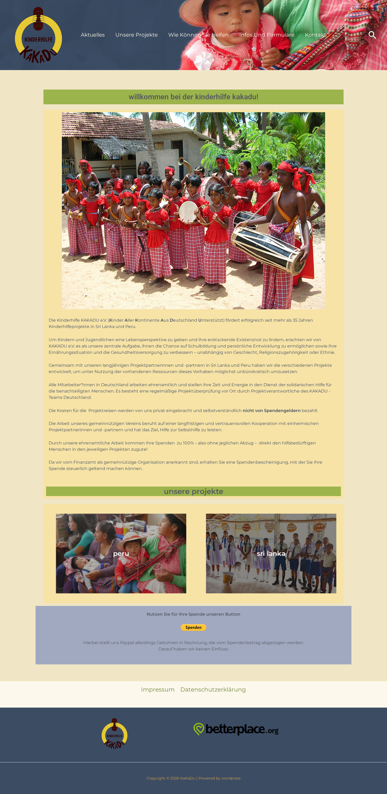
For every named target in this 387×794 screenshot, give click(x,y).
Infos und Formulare (266, 35)
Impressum (158, 689)
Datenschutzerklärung (213, 689)
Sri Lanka (271, 554)
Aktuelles (93, 35)
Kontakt (315, 35)
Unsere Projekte (136, 35)
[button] (372, 35)
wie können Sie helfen (198, 35)
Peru (121, 554)
